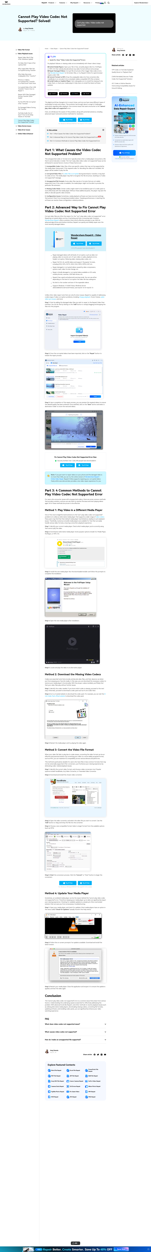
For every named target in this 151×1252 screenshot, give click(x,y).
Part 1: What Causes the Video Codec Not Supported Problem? (70, 134)
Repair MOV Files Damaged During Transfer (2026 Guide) (26, 96)
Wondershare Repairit (57, 73)
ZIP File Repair (74, 1076)
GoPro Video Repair (94, 1081)
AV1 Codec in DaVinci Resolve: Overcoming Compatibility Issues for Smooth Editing (123, 86)
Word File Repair (56, 1070)
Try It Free (79, 243)
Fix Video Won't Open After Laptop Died (27, 64)
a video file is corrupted (71, 174)
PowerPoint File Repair (93, 1070)
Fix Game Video (74, 1091)
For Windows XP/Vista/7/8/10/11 (68, 123)
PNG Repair (92, 1097)
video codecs (100, 517)
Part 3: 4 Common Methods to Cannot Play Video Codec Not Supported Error (75, 141)
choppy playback (84, 297)
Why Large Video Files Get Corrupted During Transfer (27, 69)
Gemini (76, 93)
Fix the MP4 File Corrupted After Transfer (26, 102)
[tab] (26, 50)
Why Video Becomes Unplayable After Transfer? (27, 75)
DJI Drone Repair (75, 1086)
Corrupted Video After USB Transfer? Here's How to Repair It (27, 89)
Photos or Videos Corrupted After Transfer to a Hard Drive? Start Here (27, 81)
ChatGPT (53, 93)
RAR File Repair (93, 1076)
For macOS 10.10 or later (85, 123)
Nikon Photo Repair (94, 1086)
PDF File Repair (56, 1076)
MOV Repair (54, 1097)
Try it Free (69, 120)
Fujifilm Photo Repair (57, 1091)
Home (46, 48)
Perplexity (64, 93)
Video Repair (54, 48)
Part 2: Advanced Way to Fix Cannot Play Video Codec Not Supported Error (74, 137)
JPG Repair (73, 1097)
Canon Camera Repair (76, 1081)
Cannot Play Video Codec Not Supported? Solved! (26, 121)
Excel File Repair (75, 1070)
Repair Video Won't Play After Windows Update (25, 58)
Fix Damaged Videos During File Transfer (27, 108)
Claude (87, 93)
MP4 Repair (91, 1091)
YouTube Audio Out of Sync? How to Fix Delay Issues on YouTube (25, 114)
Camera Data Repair (57, 1086)
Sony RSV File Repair (57, 1081)
